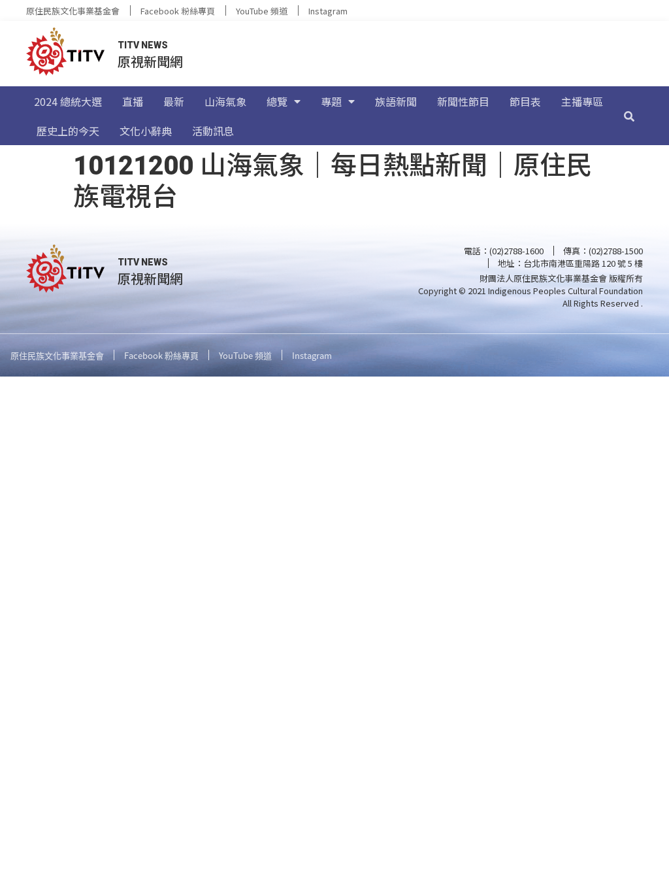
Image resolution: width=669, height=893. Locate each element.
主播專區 (582, 101)
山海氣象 (225, 101)
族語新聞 (396, 101)
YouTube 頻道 (261, 11)
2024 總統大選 (68, 101)
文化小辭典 (146, 131)
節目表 (525, 101)
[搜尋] (629, 115)
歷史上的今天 (68, 131)
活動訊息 (213, 131)
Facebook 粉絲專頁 (177, 11)
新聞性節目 (463, 101)
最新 (173, 101)
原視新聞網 (150, 61)
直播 (132, 101)
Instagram (328, 11)
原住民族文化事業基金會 (73, 11)
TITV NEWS (143, 45)
